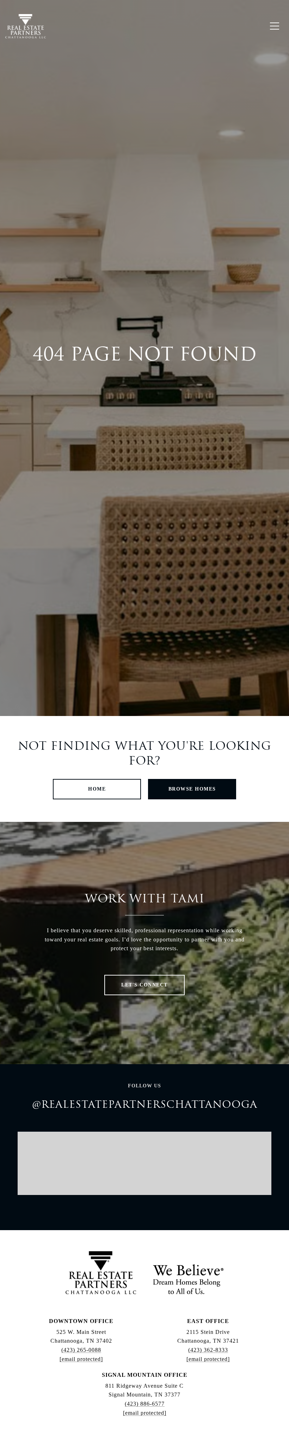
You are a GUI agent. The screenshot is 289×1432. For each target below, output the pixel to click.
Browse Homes (192, 789)
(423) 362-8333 (208, 1350)
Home (97, 789)
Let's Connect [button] (144, 984)
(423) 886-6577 (145, 1404)
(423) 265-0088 (81, 1350)
